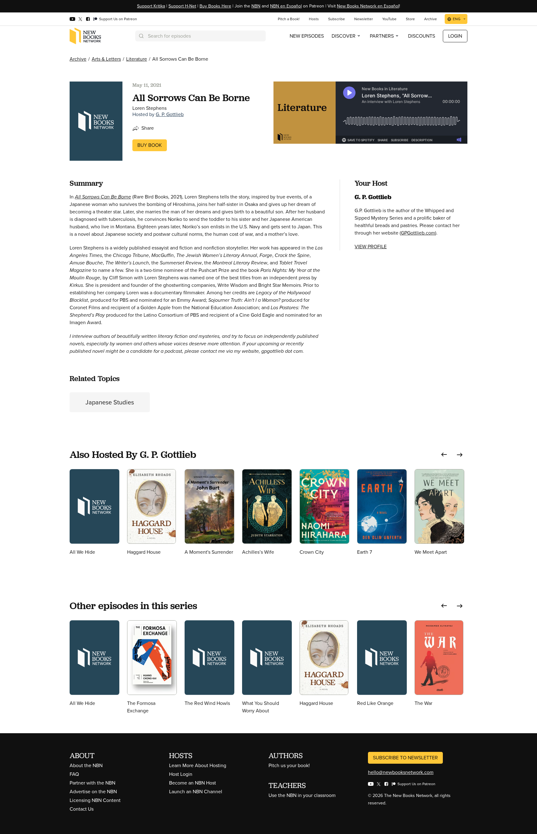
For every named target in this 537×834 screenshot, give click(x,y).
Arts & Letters (106, 59)
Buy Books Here (215, 6)
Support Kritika (151, 6)
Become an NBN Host (192, 782)
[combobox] (200, 35)
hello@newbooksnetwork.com (401, 772)
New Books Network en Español (368, 6)
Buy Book (149, 145)
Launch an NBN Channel (195, 791)
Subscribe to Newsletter (405, 757)
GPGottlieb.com (418, 232)
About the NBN (86, 765)
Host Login (180, 774)
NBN (255, 6)
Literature (136, 59)
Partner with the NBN (92, 782)
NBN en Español (286, 6)
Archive (78, 59)
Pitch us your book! (289, 765)
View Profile (371, 246)
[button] (444, 455)
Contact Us (82, 809)
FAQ (74, 774)
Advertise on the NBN (93, 791)
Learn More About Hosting (197, 765)
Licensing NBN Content (95, 800)
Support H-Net (182, 6)
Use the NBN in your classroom (302, 795)
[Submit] (140, 35)
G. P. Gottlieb (170, 114)
